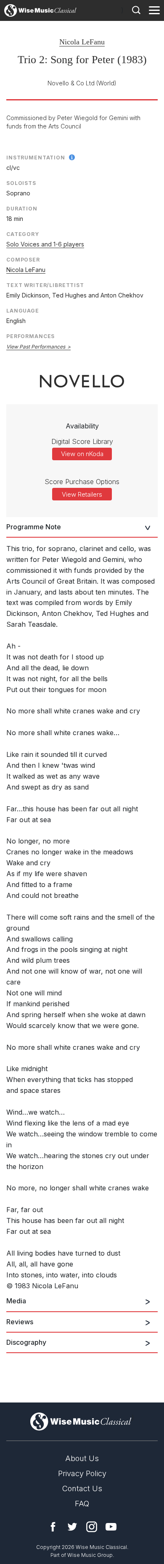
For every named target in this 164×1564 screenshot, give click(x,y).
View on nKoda (82, 454)
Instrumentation (35, 157)
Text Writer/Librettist (45, 285)
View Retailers (82, 494)
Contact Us (82, 1488)
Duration (21, 208)
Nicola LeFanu (82, 42)
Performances (30, 336)
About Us (82, 1458)
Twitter (72, 1526)
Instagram (91, 1526)
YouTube (111, 1526)
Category (22, 234)
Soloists (21, 183)
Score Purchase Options (82, 481)
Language (22, 311)
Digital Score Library (82, 441)
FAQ (82, 1503)
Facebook (53, 1526)
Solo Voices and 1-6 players (45, 244)
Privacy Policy (82, 1473)
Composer (23, 259)
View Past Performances (35, 347)
